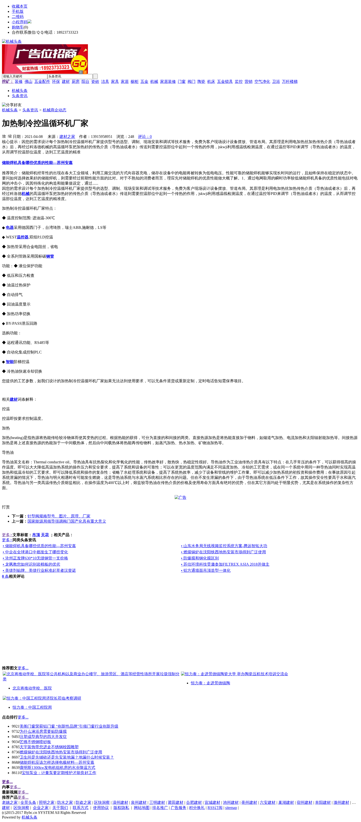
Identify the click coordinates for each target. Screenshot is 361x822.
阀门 (191, 81)
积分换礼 (197, 808)
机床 (211, 81)
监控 (239, 81)
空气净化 (262, 81)
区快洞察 (102, 802)
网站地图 (142, 808)
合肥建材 (194, 802)
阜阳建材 (323, 802)
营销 (248, 81)
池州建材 (231, 802)
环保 (56, 81)
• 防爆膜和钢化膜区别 (200, 558)
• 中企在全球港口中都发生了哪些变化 (35, 552)
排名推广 (160, 808)
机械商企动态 (54, 110)
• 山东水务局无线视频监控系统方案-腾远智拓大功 (224, 546)
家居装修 (168, 81)
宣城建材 (212, 802)
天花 (45, 535)
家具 (115, 81)
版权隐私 (121, 808)
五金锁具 (225, 81)
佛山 (28, 81)
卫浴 (276, 81)
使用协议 (101, 808)
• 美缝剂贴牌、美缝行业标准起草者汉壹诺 (39, 570)
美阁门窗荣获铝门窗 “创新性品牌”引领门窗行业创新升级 (69, 726)
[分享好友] (12, 105)
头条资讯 (30, 110)
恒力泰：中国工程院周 (32, 707)
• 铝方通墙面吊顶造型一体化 (206, 570)
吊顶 (36, 535)
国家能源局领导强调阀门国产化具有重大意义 (67, 521)
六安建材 (268, 802)
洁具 (105, 81)
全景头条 (28, 802)
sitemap (231, 808)
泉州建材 (139, 802)
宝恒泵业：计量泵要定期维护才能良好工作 (59, 773)
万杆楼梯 (290, 81)
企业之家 (41, 808)
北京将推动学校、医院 (32, 688)
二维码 (18, 17)
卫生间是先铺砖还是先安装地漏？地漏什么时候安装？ (67, 757)
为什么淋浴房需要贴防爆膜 (43, 731)
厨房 (76, 81)
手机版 (18, 11)
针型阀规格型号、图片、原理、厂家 (59, 516)
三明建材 (157, 802)
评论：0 (145, 136)
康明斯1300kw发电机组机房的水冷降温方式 (57, 767)
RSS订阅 (215, 808)
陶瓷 (201, 81)
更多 (7, 535)
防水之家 (65, 802)
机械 (154, 81)
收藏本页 (20, 6)
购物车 (18, 27)
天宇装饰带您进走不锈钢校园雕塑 (49, 747)
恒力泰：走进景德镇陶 (210, 683)
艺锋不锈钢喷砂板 (35, 742)
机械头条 (10, 110)
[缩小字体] (10, 136)
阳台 (85, 81)
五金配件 (42, 81)
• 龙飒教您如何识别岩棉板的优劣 (31, 564)
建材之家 (67, 136)
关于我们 (60, 808)
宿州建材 (304, 802)
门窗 (182, 81)
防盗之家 (83, 802)
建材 (66, 81)
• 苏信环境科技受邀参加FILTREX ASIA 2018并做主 (225, 564)
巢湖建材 (286, 802)
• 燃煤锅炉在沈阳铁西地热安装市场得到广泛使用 (223, 552)
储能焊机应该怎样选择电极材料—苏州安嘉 (57, 762)
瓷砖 (95, 81)
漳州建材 (120, 802)
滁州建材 (341, 802)
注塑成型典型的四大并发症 (43, 736)
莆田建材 (175, 802)
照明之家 (47, 802)
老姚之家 (10, 802)
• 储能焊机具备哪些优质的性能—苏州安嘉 (39, 546)
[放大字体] (4, 136)
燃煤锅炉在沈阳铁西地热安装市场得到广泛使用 (61, 752)
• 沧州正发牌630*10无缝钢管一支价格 (35, 558)
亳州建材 (249, 802)
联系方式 (80, 808)
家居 (125, 81)
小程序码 (20, 22)
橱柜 (135, 81)
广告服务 (178, 808)
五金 (144, 81)
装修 (19, 81)
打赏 (6, 507)
